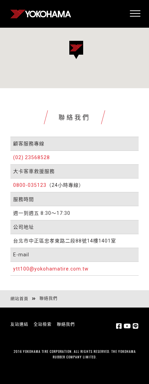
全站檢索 (43, 324)
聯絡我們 (66, 324)
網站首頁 (19, 298)
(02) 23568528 (31, 157)
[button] (83, 59)
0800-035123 (29, 185)
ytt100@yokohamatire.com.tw (51, 269)
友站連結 (19, 324)
